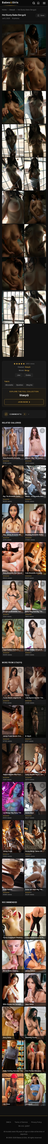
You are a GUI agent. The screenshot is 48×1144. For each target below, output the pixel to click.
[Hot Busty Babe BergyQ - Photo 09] (35, 174)
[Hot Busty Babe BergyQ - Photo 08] (13, 174)
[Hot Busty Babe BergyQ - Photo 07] (35, 140)
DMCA (8, 1122)
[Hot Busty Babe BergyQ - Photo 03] (35, 74)
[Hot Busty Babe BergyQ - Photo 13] (35, 240)
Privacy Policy (36, 1122)
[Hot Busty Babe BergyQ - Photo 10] (13, 207)
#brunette (9, 385)
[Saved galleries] (38, 3)
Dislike (28, 375)
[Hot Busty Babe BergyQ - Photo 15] (35, 273)
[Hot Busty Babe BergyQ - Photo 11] (35, 207)
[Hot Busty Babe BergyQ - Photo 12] (13, 240)
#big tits (29, 385)
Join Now (23, 402)
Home (4, 10)
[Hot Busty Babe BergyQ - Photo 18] (13, 340)
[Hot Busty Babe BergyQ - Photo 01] (35, 40)
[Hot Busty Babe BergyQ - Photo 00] (13, 40)
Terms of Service (21, 1122)
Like (18, 375)
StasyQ (12, 10)
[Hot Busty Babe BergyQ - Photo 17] (35, 307)
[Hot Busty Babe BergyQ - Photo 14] (13, 273)
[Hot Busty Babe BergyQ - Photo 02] (13, 74)
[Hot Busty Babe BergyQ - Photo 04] (13, 107)
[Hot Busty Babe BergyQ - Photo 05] (35, 107)
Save (42, 15)
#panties (19, 385)
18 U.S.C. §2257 (24, 1126)
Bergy (27, 370)
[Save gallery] (20, 430)
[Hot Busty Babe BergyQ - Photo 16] (13, 307)
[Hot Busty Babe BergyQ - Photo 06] (13, 140)
